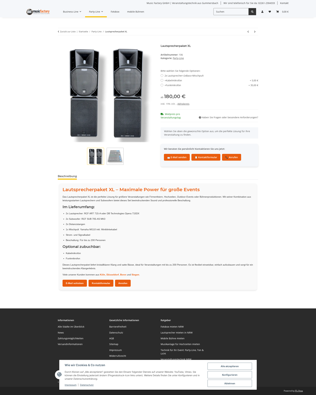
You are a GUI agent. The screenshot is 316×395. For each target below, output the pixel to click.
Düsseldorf (112, 274)
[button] (262, 11)
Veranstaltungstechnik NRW (176, 359)
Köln (102, 274)
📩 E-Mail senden (176, 157)
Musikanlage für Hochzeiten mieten (180, 344)
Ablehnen (229, 383)
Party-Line (178, 58)
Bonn (123, 274)
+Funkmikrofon (211, 85)
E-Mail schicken (75, 283)
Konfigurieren (229, 374)
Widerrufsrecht (117, 355)
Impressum (71, 384)
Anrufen (122, 283)
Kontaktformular (101, 283)
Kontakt (284, 3)
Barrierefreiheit (117, 326)
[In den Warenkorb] (60, 42)
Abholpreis (183, 103)
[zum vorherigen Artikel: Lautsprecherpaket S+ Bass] (248, 31)
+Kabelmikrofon (211, 80)
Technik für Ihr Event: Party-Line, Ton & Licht (182, 351)
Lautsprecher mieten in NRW (177, 332)
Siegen (135, 274)
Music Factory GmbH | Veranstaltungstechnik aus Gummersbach (182, 3)
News (61, 332)
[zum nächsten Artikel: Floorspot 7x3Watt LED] (254, 31)
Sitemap (113, 344)
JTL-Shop (299, 390)
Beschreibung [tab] (67, 176)
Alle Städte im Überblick (71, 326)
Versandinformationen (70, 344)
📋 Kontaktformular (206, 157)
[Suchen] (252, 11)
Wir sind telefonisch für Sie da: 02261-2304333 (249, 3)
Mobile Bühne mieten (172, 338)
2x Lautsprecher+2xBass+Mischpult (184, 75)
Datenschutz (87, 384)
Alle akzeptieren (230, 366)
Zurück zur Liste (68, 31)
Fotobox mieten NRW (172, 326)
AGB (111, 338)
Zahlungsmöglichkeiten (70, 338)
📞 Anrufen (231, 157)
